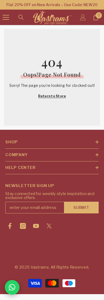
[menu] (6, 17)
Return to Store (52, 96)
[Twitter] (49, 225)
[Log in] (83, 17)
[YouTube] (36, 225)
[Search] (21, 17)
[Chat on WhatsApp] (12, 287)
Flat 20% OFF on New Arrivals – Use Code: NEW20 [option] (52, 4)
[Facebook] (9, 225)
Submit (81, 207)
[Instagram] (22, 225)
